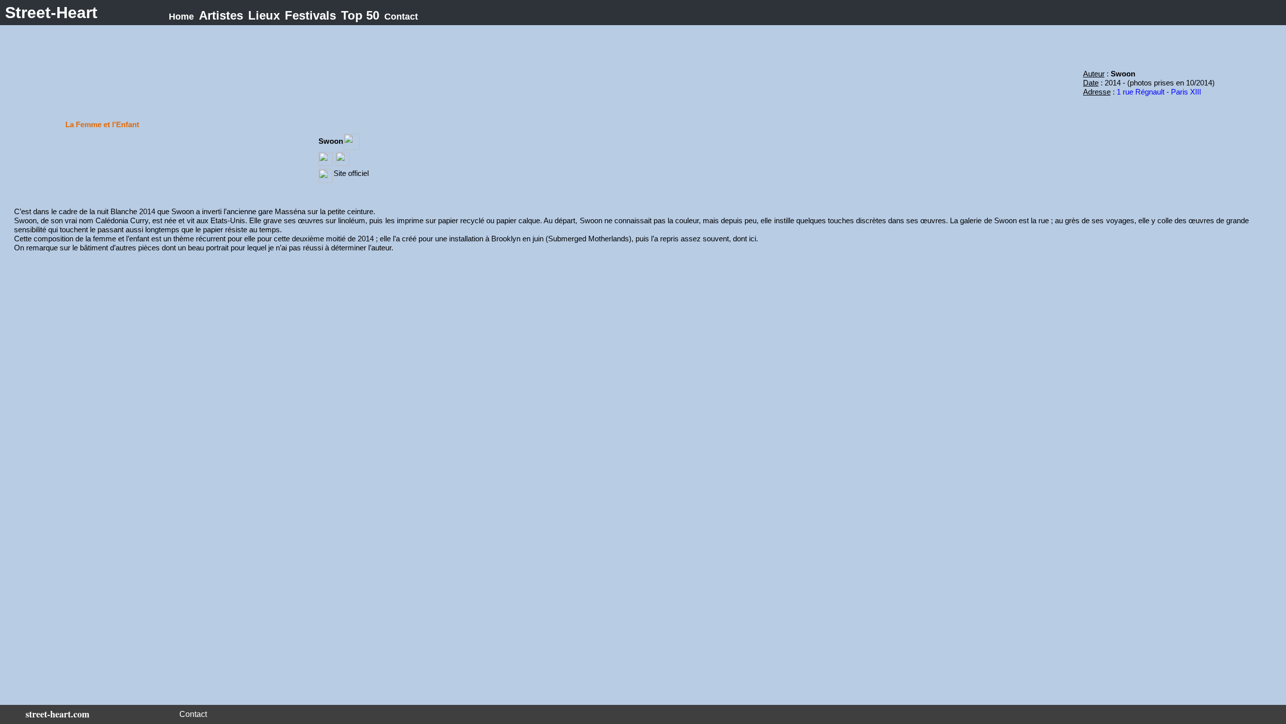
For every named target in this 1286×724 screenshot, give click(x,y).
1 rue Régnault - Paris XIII (1159, 91)
